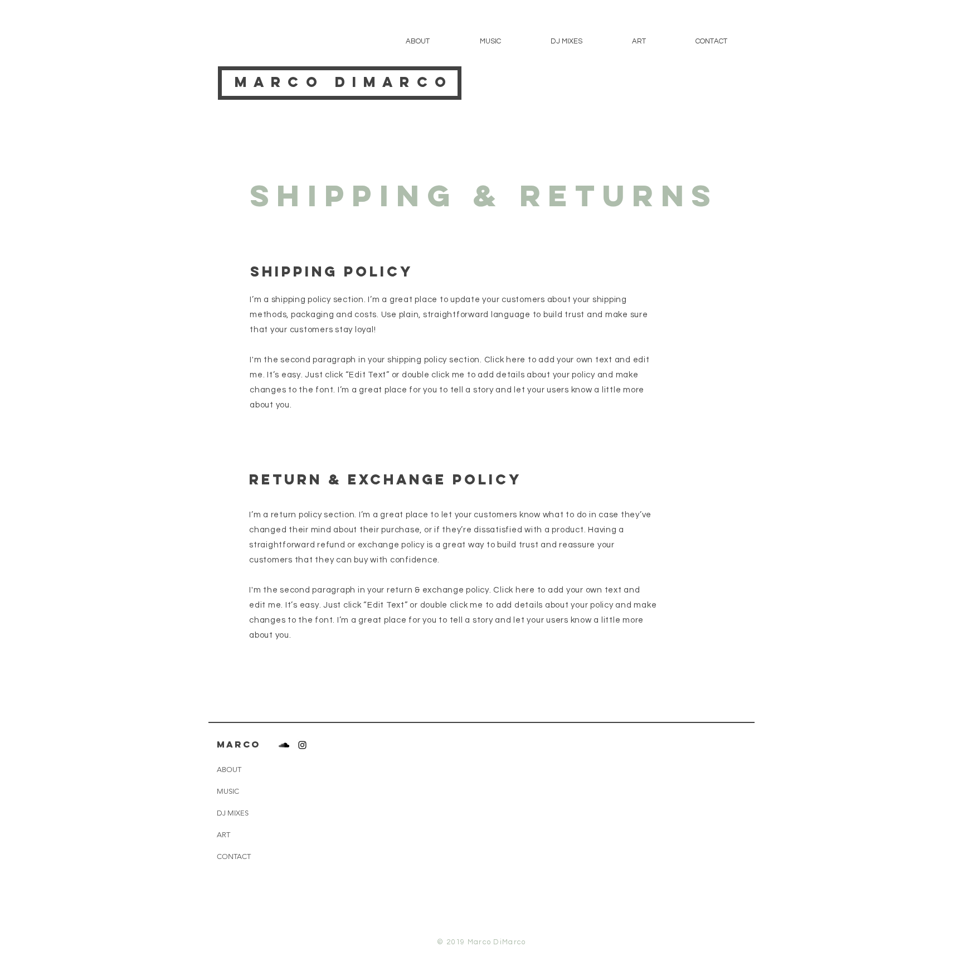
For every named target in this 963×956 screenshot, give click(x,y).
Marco (279, 82)
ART (223, 835)
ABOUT (229, 769)
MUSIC (228, 791)
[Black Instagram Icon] (302, 745)
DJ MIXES (233, 813)
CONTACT (234, 856)
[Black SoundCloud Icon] (284, 745)
